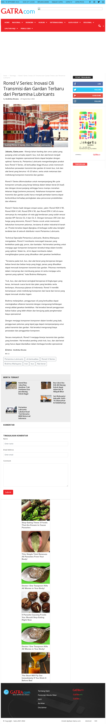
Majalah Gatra (57, 2)
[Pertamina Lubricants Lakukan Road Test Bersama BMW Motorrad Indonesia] (11, 410)
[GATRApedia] (78, 694)
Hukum (42, 22)
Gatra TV (69, 2)
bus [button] (32, 364)
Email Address (8, 450)
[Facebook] (90, 2)
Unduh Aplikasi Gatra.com (71, 721)
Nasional (16, 22)
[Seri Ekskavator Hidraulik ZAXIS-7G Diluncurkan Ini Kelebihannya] (45, 398)
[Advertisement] (53, 52)
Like (99, 84)
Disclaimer (42, 707)
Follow (97, 90)
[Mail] (103, 2)
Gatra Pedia (79, 2)
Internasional (56, 22)
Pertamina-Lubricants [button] (14, 359)
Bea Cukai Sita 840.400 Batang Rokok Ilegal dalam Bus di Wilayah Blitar (59, 387)
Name (5, 439)
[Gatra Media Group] (78, 690)
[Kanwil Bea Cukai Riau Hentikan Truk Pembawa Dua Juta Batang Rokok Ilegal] (11, 385)
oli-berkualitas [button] (32, 359)
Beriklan (41, 703)
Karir (40, 699)
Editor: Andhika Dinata (16, 350)
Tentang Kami (44, 691)
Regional (88, 22)
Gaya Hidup (73, 22)
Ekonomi (29, 22)
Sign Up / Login (29, 2)
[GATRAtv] (78, 698)
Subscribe (96, 95)
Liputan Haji (10, 28)
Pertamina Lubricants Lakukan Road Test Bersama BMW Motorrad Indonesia (24, 413)
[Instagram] (94, 2)
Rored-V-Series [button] (48, 359)
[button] (100, 26)
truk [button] (26, 364)
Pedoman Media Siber (47, 695)
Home (7, 22)
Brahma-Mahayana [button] (13, 364)
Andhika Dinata (12, 99)
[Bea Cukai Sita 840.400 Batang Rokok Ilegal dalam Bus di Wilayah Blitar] (45, 385)
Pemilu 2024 (25, 28)
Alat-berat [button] (41, 364)
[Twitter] (98, 2)
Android (88, 721)
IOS (96, 721)
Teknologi (13, 76)
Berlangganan (43, 2)
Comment (7, 461)
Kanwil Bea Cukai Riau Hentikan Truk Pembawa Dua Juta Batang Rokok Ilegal (24, 388)
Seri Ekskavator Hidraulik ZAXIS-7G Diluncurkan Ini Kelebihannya (59, 399)
